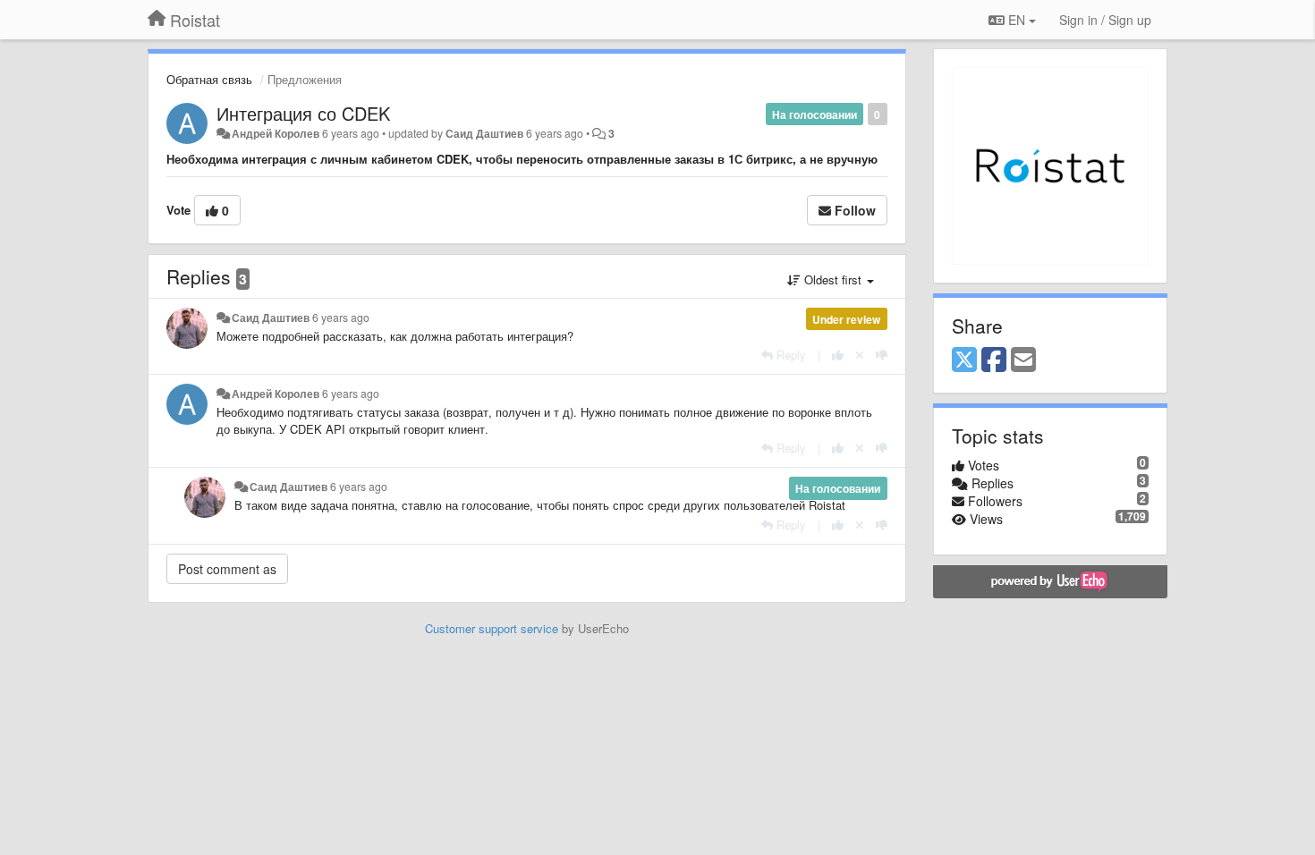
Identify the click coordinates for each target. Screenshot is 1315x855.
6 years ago (340, 317)
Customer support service (491, 628)
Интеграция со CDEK (303, 113)
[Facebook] (993, 360)
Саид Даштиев (484, 133)
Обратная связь (209, 79)
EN (1017, 20)
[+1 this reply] (838, 354)
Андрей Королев (275, 133)
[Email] (1023, 360)
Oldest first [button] (833, 279)
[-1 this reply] (881, 354)
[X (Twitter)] (964, 360)
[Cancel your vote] (859, 354)
